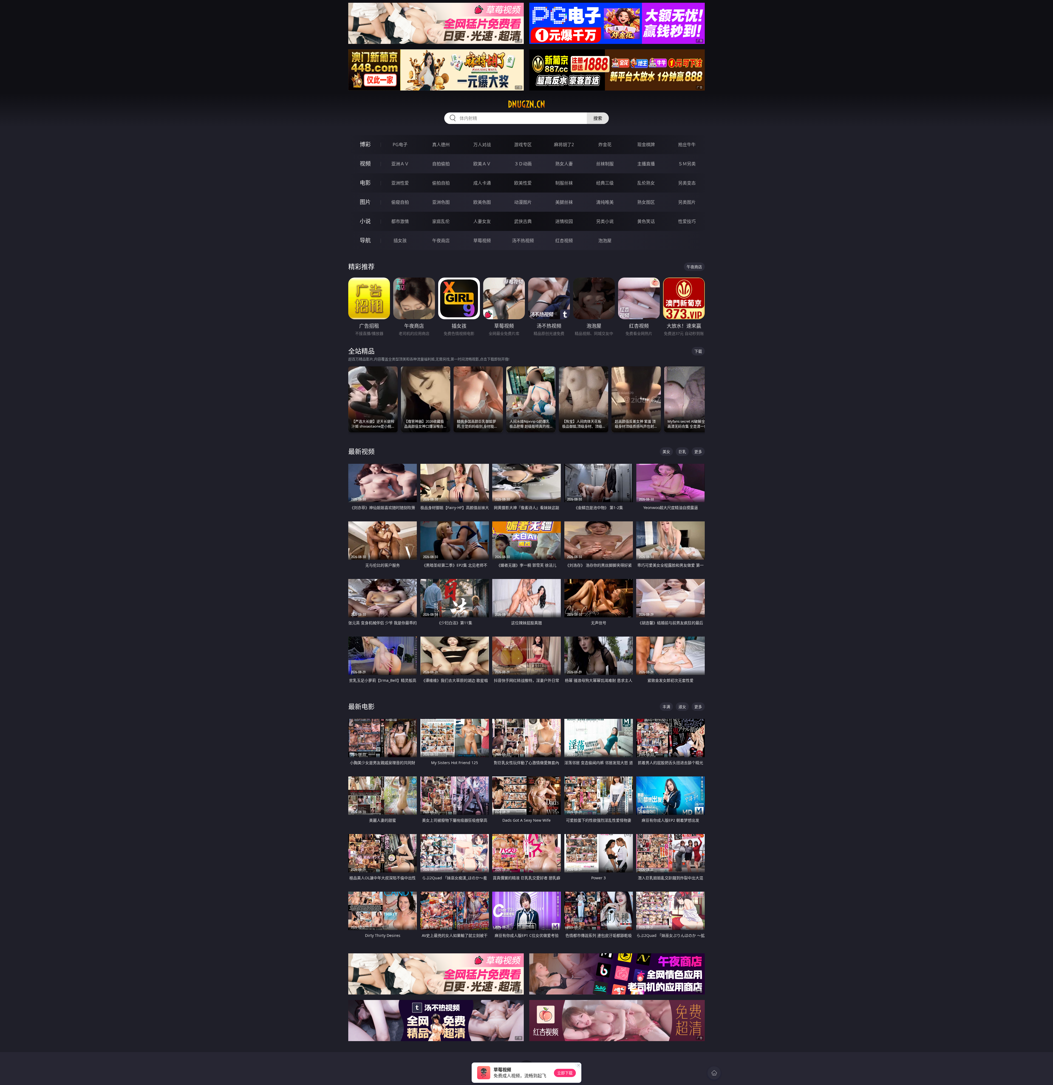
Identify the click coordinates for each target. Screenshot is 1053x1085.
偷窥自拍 (400, 202)
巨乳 (682, 451)
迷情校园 (564, 221)
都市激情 (400, 221)
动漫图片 (523, 202)
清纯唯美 (605, 202)
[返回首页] (714, 1073)
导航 (365, 240)
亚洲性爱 (400, 183)
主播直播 (646, 164)
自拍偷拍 (441, 164)
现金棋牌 (646, 145)
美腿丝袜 (564, 202)
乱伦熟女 (646, 183)
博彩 (365, 144)
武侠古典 (523, 221)
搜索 (597, 118)
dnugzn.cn (526, 104)
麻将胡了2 (564, 145)
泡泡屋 (605, 241)
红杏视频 (564, 241)
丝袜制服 (605, 164)
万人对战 (482, 145)
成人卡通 (482, 183)
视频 (365, 163)
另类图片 (687, 202)
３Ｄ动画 (523, 164)
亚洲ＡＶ (400, 164)
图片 (365, 202)
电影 (365, 183)
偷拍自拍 (441, 183)
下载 (698, 351)
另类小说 (605, 221)
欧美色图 (482, 202)
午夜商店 (441, 241)
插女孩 (400, 241)
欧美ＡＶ (482, 164)
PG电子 (400, 145)
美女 (666, 451)
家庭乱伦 (441, 221)
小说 (365, 221)
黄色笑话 (646, 221)
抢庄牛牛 (687, 145)
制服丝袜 (564, 183)
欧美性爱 (523, 183)
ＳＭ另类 (687, 164)
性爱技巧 (687, 221)
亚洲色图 (441, 202)
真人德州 (441, 145)
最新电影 (361, 706)
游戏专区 (523, 145)
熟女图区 (646, 202)
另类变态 (687, 183)
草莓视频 (482, 241)
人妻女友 (482, 221)
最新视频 (361, 451)
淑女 (682, 706)
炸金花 (605, 145)
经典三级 (605, 183)
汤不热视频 (523, 241)
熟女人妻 (564, 164)
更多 (698, 451)
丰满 (666, 706)
